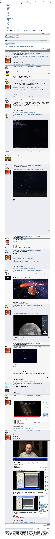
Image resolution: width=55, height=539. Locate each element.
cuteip (6, 66)
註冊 (14, 43)
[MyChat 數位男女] (5, 393)
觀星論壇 (8, 5)
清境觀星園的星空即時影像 (17, 393)
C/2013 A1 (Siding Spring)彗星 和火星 (26, 46)
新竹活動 (8, 19)
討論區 (6, 46)
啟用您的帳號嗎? (10, 36)
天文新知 (8, 24)
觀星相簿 (8, 7)
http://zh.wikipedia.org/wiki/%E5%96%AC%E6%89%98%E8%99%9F (26, 87)
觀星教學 (8, 8)
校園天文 (8, 27)
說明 (10, 43)
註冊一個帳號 (17, 35)
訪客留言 (8, 12)
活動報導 (8, 4)
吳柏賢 (6, 270)
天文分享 (8, 23)
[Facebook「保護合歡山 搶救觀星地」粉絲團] (5, 163)
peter (6, 79)
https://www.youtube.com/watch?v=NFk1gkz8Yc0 (22, 71)
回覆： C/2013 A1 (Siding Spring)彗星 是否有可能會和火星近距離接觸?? (28, 53)
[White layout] (24, 1)
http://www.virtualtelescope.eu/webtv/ (20, 256)
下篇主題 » (48, 48)
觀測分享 (25, 30)
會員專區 (8, 13)
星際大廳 (8, 15)
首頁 (6, 30)
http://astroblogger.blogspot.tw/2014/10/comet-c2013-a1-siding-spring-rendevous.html (29, 169)
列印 (48, 524)
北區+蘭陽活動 (10, 18)
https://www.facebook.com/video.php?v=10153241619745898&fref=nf (26, 261)
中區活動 (8, 20)
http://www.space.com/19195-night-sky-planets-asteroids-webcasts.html (26, 313)
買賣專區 (8, 28)
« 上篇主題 (43, 48)
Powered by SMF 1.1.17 (22, 535)
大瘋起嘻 (7, 151)
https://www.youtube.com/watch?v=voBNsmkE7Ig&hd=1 (23, 258)
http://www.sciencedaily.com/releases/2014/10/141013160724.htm (25, 105)
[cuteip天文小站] (5, 247)
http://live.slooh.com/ (17, 308)
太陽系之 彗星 (33, 30)
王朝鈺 (6, 114)
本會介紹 (8, 9)
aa (5, 383)
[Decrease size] (31, 1)
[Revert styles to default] (46, 1)
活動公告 (8, 3)
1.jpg (14, 423)
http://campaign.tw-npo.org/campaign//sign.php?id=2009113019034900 (24, 64)
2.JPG (14, 517)
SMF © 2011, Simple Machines (31, 535)
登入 (13, 35)
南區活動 (8, 22)
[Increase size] (39, 1)
